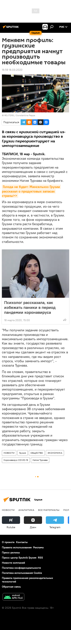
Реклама (38, 547)
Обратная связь (11, 586)
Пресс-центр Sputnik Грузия (19, 557)
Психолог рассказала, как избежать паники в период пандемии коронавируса (29, 307)
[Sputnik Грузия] (11, 28)
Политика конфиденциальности (21, 567)
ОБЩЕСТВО (36, 452)
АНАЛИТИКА (26, 510)
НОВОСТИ (9, 452)
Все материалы (48, 510)
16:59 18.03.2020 (12, 69)
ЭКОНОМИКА (55, 452)
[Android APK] (13, 597)
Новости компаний (13, 562)
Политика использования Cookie (22, 573)
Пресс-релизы (11, 552)
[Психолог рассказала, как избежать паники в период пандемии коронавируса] (35, 273)
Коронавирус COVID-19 (16, 460)
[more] (65, 320)
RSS (40, 557)
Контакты (22, 542)
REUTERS (9, 115)
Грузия (22, 452)
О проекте (8, 542)
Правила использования (17, 547)
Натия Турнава (40, 460)
